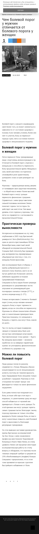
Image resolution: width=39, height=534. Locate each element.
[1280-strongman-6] (19, 59)
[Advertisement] (19, 100)
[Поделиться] (15, 41)
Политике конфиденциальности (13, 6)
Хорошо (21, 10)
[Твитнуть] (10, 40)
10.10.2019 (16, 75)
